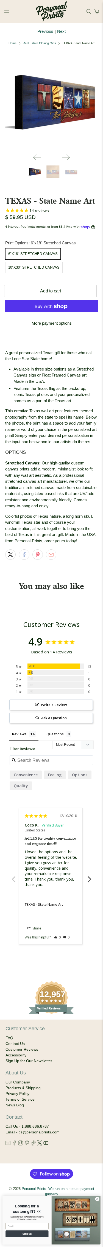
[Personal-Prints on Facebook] (14, 1144)
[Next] (66, 157)
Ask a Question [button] (54, 717)
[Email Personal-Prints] (7, 1144)
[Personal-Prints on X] (39, 1144)
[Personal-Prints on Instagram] (20, 1144)
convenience (26, 774)
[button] (96, 11)
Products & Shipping (23, 1088)
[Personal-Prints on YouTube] (45, 1144)
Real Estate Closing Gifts (39, 43)
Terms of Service (20, 1099)
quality (21, 785)
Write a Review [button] (54, 704)
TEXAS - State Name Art (44, 904)
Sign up (27, 1233)
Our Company (17, 1082)
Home (12, 43)
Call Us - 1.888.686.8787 (27, 1126)
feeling (55, 774)
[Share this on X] (10, 554)
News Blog (14, 1105)
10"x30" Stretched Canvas (34, 267)
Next (61, 31)
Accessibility (15, 1055)
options (79, 774)
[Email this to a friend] (51, 554)
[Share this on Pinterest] (37, 554)
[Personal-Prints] (51, 11)
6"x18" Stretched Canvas (33, 254)
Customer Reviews (21, 1049)
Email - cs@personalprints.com (32, 1132)
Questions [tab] (55, 733)
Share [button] (36, 928)
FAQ (9, 1038)
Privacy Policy (17, 1093)
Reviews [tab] (19, 733)
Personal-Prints (34, 1189)
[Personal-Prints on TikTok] (33, 1144)
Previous (45, 31)
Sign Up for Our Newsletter (28, 1061)
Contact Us (15, 1043)
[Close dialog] (97, 1199)
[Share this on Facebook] (24, 554)
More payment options (52, 323)
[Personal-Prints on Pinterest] (26, 1144)
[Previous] (37, 157)
